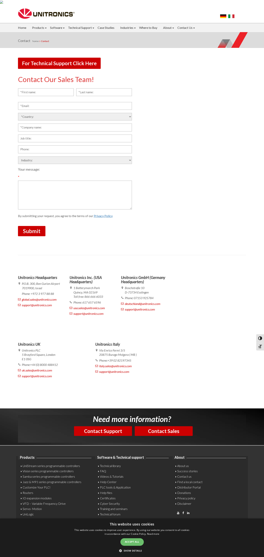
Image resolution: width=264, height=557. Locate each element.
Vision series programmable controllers (48, 471)
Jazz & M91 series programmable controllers (52, 482)
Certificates (108, 498)
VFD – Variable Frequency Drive (44, 503)
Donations (184, 493)
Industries (126, 27)
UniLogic (28, 514)
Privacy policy (186, 498)
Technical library (110, 466)
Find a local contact (190, 482)
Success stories (187, 471)
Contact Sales (163, 431)
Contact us (184, 476)
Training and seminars (114, 509)
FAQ (103, 471)
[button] (132, 550)
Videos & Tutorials (111, 476)
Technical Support (80, 27)
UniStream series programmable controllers (51, 466)
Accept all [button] (132, 541)
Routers (28, 493)
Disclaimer (184, 503)
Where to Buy (148, 27)
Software (56, 27)
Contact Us (184, 27)
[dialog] (132, 537)
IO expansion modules (37, 498)
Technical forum (110, 514)
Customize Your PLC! (36, 487)
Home (22, 27)
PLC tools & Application (115, 487)
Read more (153, 534)
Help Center (108, 482)
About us (183, 466)
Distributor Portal (189, 487)
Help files (106, 493)
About (167, 27)
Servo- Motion (32, 509)
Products (38, 27)
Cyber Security (110, 503)
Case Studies (106, 27)
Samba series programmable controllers (49, 476)
